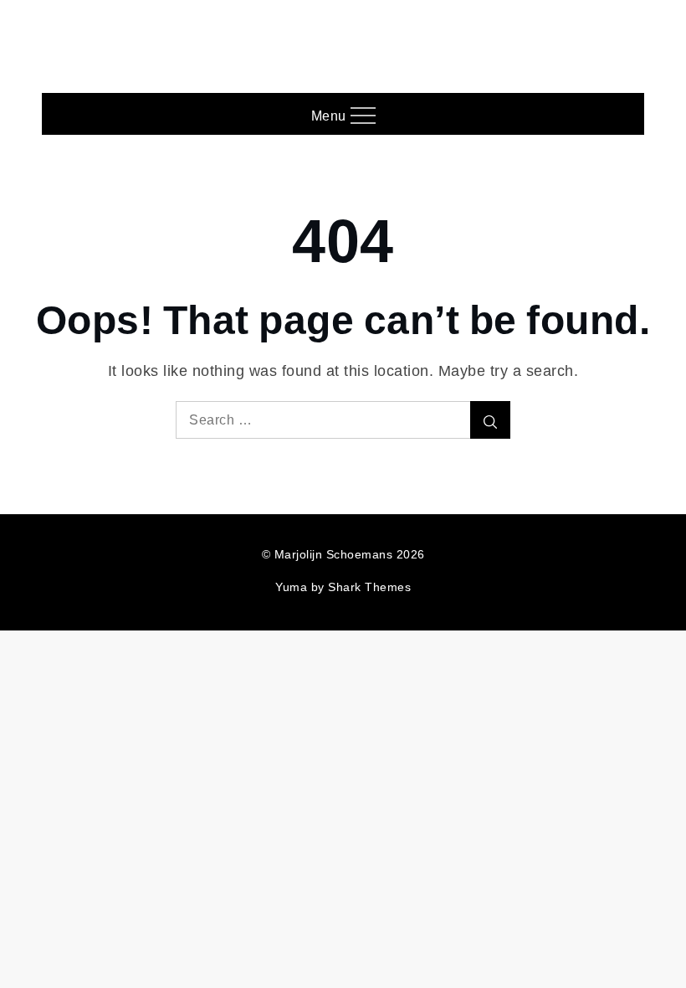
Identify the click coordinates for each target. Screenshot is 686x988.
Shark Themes (369, 586)
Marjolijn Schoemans (343, 38)
